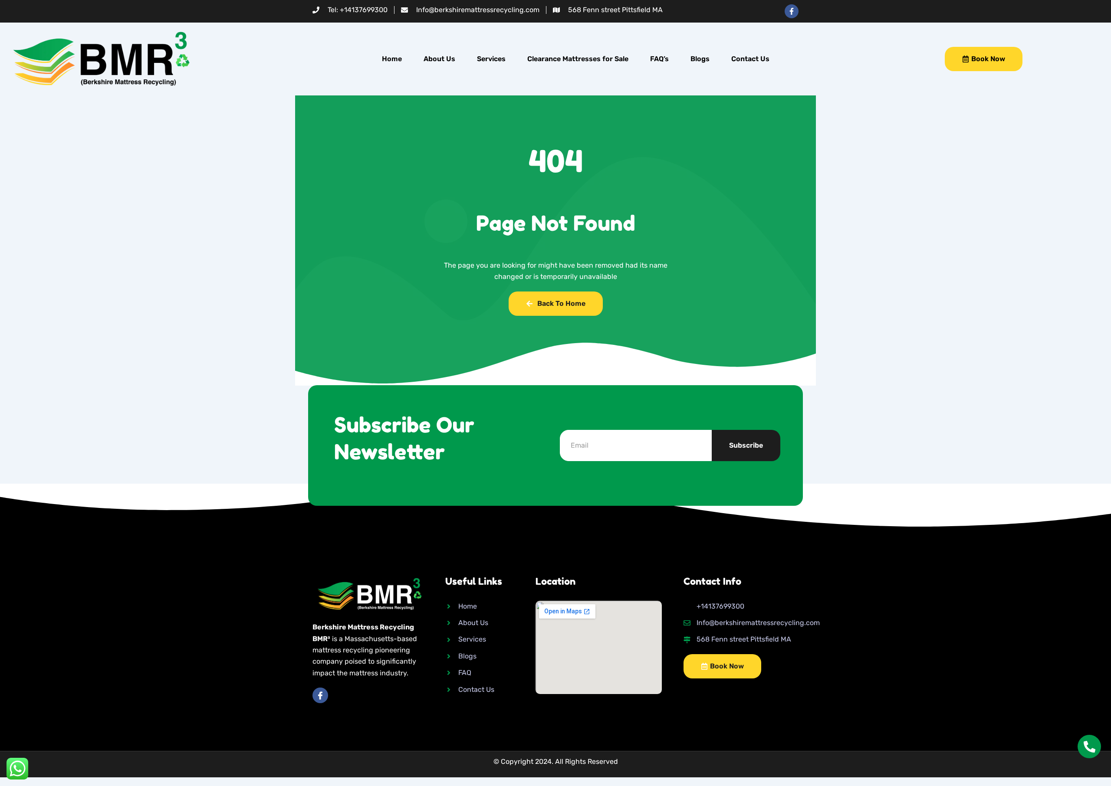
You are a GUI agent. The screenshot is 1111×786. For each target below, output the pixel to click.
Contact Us (750, 59)
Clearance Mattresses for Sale (577, 59)
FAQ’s (659, 59)
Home (392, 59)
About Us (439, 59)
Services (491, 59)
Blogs (700, 59)
